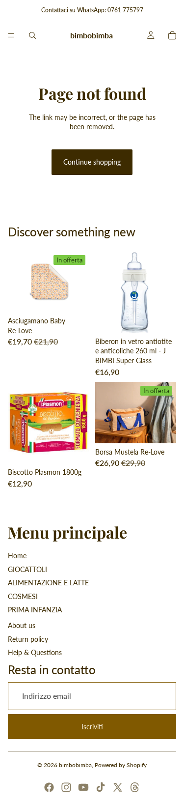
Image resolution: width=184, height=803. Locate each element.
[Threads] (135, 787)
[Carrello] (172, 35)
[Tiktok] (100, 787)
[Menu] (11, 35)
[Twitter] (118, 787)
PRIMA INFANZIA (35, 609)
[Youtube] (83, 787)
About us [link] (21, 625)
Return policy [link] (28, 639)
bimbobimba (75, 765)
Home (17, 555)
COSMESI (23, 596)
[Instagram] (66, 787)
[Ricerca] (32, 35)
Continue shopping (92, 162)
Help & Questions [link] (35, 652)
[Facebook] (49, 787)
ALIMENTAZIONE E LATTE (48, 582)
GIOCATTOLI (27, 569)
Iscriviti (92, 726)
